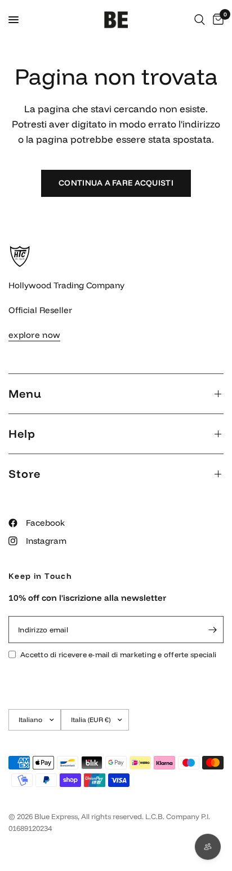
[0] (216, 19)
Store (24, 474)
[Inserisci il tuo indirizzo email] (212, 629)
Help (21, 433)
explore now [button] (34, 335)
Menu (25, 393)
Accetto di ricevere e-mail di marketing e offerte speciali (118, 654)
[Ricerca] (199, 19)
